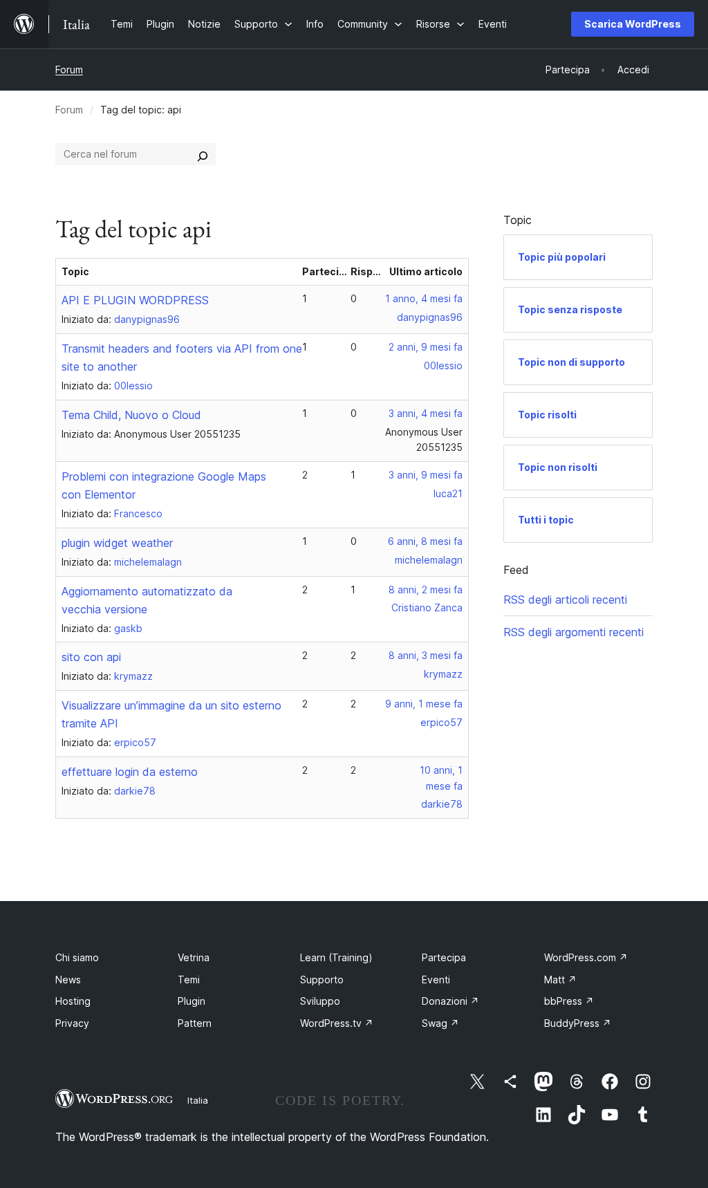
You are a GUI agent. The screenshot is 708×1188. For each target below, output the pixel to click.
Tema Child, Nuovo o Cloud (131, 415)
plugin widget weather (117, 543)
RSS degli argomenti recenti (573, 632)
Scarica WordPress (632, 24)
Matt (560, 979)
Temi (189, 979)
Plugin (191, 1001)
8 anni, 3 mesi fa (426, 655)
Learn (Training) (336, 957)
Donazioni (450, 1001)
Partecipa (444, 957)
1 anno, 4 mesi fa (424, 298)
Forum (69, 69)
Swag (440, 1023)
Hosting (73, 1001)
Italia (197, 1100)
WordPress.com (586, 957)
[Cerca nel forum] (202, 154)
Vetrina (193, 957)
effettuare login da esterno (130, 772)
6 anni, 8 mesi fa (425, 541)
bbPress (569, 1001)
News (68, 979)
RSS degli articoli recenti (565, 599)
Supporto (322, 979)
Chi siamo (77, 957)
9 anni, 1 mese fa (424, 703)
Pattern (195, 1023)
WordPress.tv (336, 1023)
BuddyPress (577, 1023)
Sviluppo (320, 1001)
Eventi (436, 979)
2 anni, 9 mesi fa (426, 347)
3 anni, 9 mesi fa (426, 475)
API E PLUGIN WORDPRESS (135, 300)
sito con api (91, 657)
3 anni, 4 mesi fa (426, 413)
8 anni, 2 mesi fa (426, 589)
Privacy (72, 1023)
